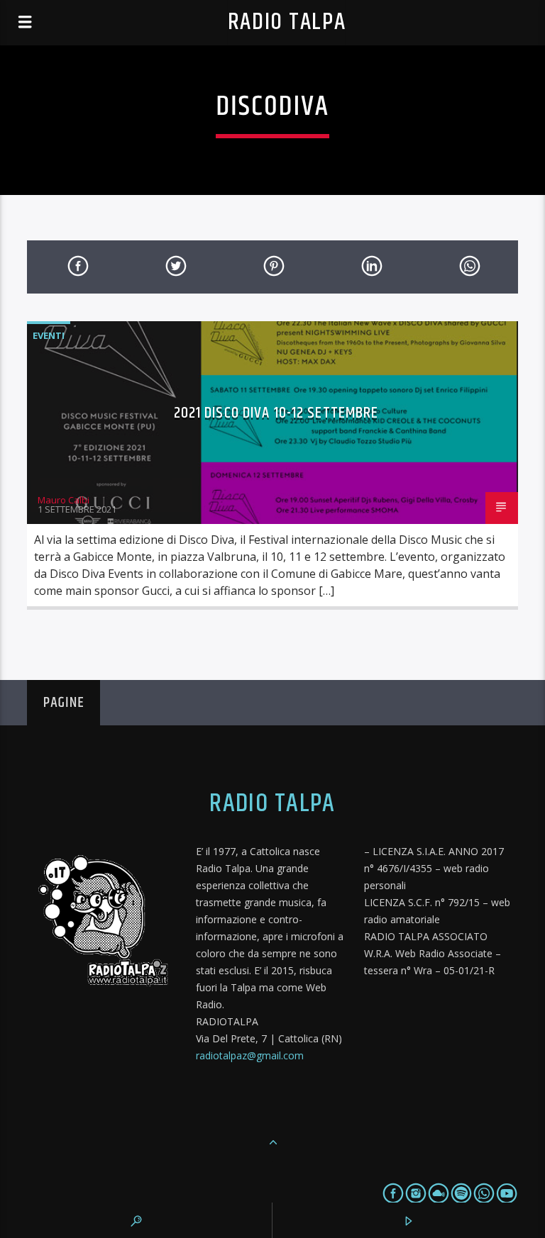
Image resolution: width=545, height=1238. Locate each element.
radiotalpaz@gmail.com (250, 1055)
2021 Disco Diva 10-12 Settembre (276, 413)
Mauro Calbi (63, 499)
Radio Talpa (287, 22)
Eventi (49, 335)
